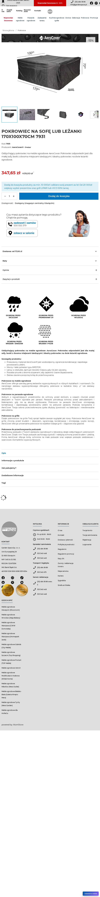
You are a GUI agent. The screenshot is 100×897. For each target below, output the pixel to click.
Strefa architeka (64, 585)
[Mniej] (5, 196)
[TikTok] (21, 578)
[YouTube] (3, 583)
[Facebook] (91, 3)
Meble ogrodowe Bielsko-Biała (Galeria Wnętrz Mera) (11, 694)
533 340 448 (42, 553)
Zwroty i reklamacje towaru (65, 564)
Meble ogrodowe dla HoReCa (10, 711)
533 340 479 (41, 572)
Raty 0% (61, 559)
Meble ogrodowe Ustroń (11, 668)
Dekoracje (76, 18)
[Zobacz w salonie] (36, 233)
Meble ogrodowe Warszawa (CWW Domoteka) (8, 626)
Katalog (19, 10)
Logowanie (87, 544)
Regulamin (62, 549)
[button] (50, 270)
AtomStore (18, 725)
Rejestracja (87, 540)
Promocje (94, 18)
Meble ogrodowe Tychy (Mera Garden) (11, 703)
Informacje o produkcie (13, 460)
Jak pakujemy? (9, 468)
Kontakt (37, 10)
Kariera (60, 576)
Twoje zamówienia (90, 535)
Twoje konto (87, 530)
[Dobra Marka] (3, 1)
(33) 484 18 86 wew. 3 (44, 583)
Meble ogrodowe (20, 19)
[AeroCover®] (27, 147)
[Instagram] (96, 3)
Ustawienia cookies (90, 893)
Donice (68, 18)
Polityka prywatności (66, 544)
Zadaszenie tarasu (42, 19)
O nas (3, 10)
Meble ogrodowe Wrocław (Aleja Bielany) (11, 616)
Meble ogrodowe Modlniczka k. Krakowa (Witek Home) (11, 676)
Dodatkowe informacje (13, 475)
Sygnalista (62, 580)
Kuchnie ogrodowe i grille (56, 19)
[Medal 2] (22, 591)
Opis (4, 453)
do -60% (50, 3)
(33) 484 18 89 (42, 567)
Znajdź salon (9, 10)
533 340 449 (42, 558)
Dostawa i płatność (65, 540)
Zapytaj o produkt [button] (11, 279)
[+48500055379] (36, 224)
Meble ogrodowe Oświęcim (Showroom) (11, 608)
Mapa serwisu (63, 571)
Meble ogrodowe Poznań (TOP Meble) (11, 661)
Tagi (4, 483)
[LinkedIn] (21, 583)
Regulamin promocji (66, 554)
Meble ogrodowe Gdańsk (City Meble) (11, 646)
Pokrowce (85, 18)
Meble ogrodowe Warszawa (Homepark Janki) (10, 636)
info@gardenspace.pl (78, 5)
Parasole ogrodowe (31, 19)
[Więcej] (13, 196)
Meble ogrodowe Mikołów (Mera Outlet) (10, 685)
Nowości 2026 (27, 10)
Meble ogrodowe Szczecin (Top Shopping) (11, 653)
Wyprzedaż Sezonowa (8, 19)
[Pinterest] (12, 583)
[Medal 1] (8, 591)
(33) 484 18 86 (80, 2)
